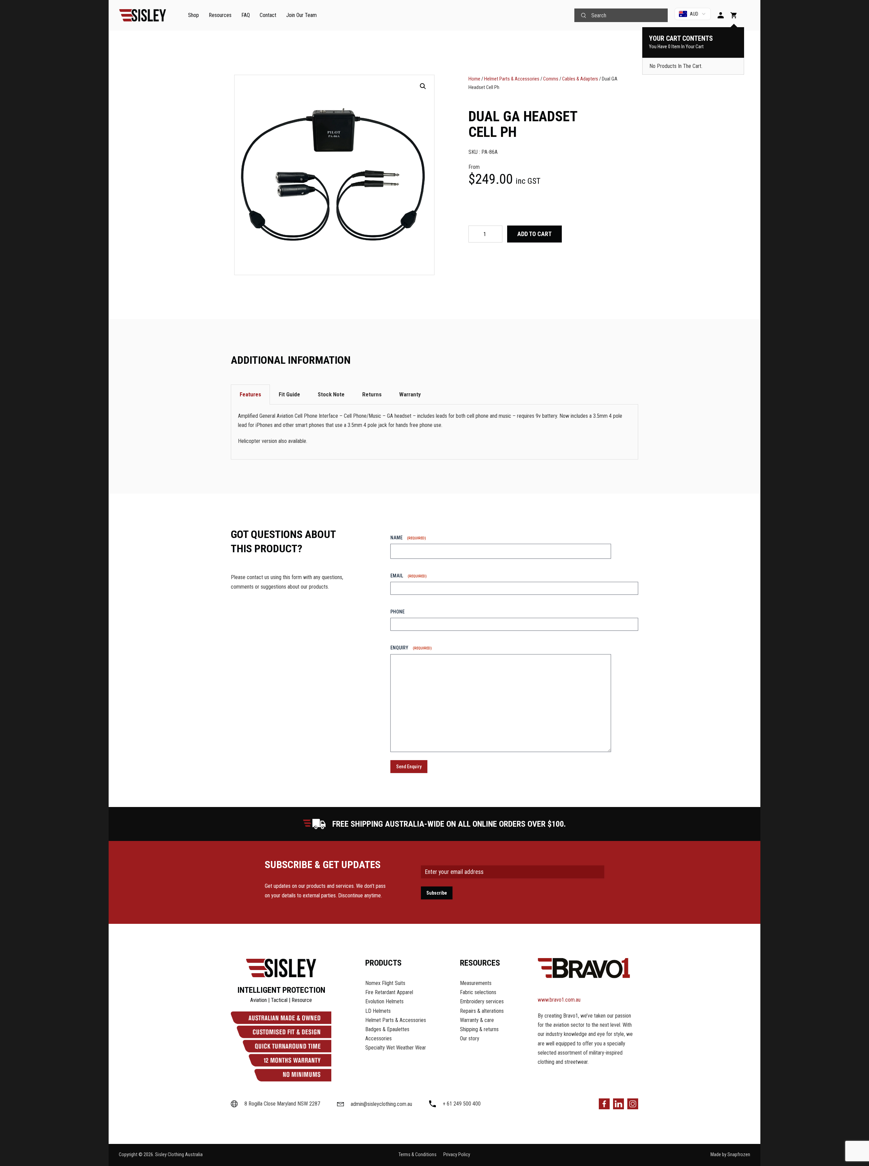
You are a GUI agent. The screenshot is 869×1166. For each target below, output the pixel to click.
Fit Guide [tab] (289, 394)
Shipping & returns (479, 1029)
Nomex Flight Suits (385, 983)
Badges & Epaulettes (387, 1029)
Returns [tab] (372, 394)
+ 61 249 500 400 (462, 1103)
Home (474, 79)
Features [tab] (250, 394)
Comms (550, 79)
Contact (268, 15)
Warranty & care (477, 1020)
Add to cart (534, 233)
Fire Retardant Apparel (389, 992)
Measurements (476, 983)
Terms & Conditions (418, 1155)
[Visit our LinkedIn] (618, 1103)
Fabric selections (478, 992)
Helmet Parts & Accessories (511, 79)
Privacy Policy (456, 1155)
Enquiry (411, 647)
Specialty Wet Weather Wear (395, 1047)
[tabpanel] (434, 432)
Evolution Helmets (384, 1001)
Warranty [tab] (410, 394)
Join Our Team (301, 15)
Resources (220, 15)
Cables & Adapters (580, 79)
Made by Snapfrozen (730, 1155)
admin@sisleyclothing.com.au (381, 1104)
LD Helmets (378, 1011)
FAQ (245, 15)
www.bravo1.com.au (559, 1000)
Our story (469, 1038)
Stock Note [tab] (331, 394)
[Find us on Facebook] (604, 1103)
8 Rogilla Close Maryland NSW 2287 (282, 1103)
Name (408, 537)
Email (408, 575)
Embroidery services (482, 1001)
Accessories (378, 1038)
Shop (193, 15)
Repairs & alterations (482, 1011)
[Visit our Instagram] (632, 1103)
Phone (397, 611)
